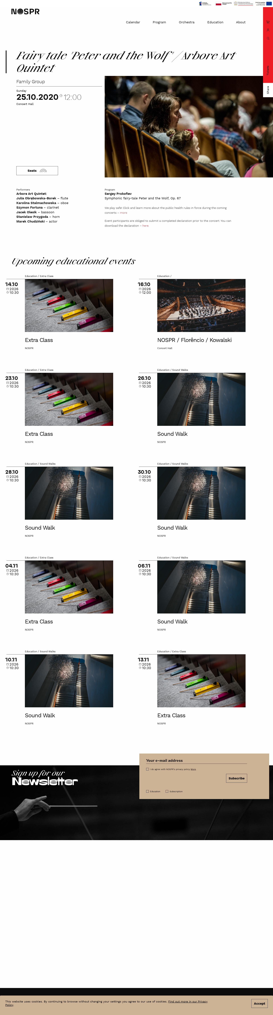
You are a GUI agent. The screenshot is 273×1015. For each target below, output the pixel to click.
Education (215, 22)
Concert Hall (25, 104)
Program (159, 22)
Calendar (133, 22)
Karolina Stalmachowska (36, 203)
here (145, 226)
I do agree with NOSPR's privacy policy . (173, 769)
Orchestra (187, 22)
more (123, 213)
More (193, 769)
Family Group (30, 82)
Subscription (176, 791)
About (241, 22)
